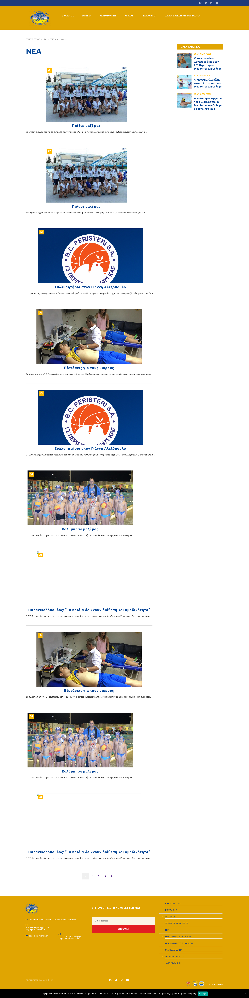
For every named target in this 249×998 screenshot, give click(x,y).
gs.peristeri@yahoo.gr (38, 936)
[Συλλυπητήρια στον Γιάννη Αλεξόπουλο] (90, 255)
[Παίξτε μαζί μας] (86, 94)
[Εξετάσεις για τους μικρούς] (89, 336)
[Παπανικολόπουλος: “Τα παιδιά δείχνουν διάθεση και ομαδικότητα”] (89, 578)
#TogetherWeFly (216, 984)
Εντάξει (202, 993)
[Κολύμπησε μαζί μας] (80, 497)
